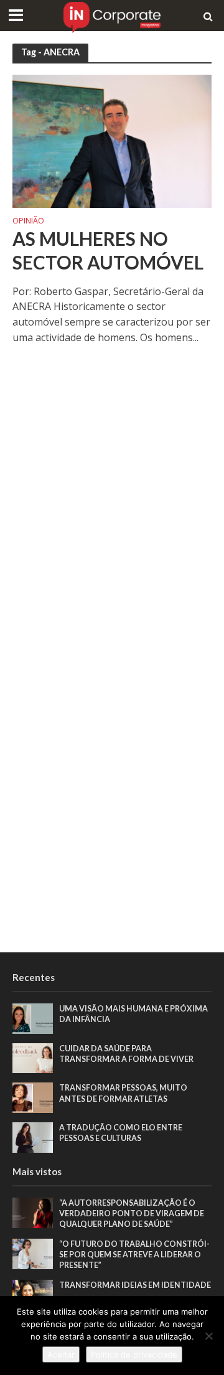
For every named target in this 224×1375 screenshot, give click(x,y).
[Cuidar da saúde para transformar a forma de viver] (32, 1057)
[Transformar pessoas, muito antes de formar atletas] (32, 1096)
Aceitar (61, 1354)
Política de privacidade (134, 1354)
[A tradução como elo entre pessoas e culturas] (32, 1136)
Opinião (28, 221)
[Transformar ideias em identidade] (32, 1294)
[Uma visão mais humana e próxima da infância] (32, 1017)
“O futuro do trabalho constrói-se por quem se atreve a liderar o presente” (134, 1254)
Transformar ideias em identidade (135, 1285)
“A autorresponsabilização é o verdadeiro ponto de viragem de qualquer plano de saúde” (131, 1213)
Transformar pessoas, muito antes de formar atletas (123, 1093)
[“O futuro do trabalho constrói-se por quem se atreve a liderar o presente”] (32, 1253)
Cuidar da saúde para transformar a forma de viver (126, 1054)
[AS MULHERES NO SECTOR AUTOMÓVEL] (112, 140)
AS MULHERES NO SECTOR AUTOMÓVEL (107, 250)
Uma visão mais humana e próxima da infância (133, 1014)
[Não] (208, 1336)
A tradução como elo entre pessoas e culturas (120, 1133)
